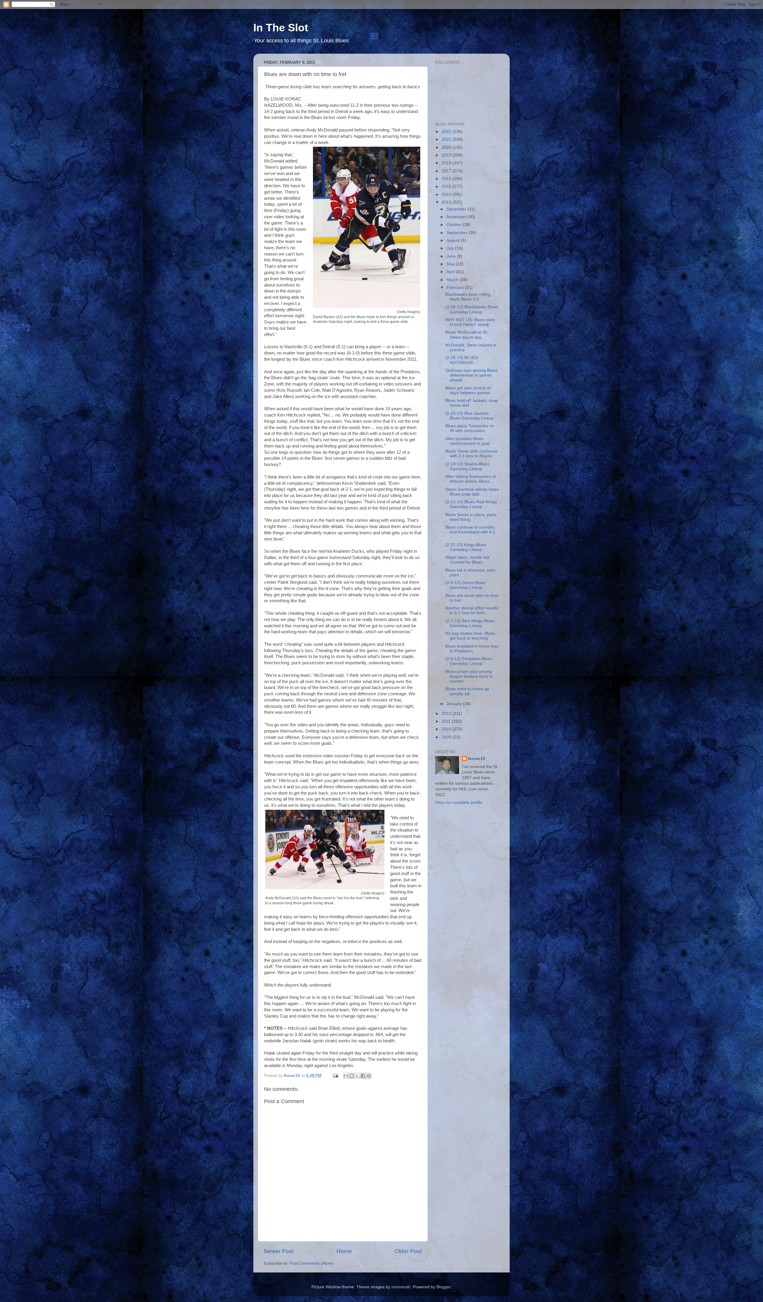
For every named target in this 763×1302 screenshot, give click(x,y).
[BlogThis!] (352, 1076)
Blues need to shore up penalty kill (467, 691)
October (454, 224)
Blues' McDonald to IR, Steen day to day (466, 334)
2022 (447, 131)
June (451, 256)
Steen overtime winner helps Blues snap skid (472, 491)
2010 (447, 729)
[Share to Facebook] (363, 1076)
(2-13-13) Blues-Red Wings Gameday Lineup (471, 504)
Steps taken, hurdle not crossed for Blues (467, 559)
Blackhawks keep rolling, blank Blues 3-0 (468, 296)
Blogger (443, 1287)
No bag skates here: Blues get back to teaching (470, 635)
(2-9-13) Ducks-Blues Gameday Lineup (465, 585)
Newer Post (279, 1251)
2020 (447, 147)
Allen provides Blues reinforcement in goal (467, 441)
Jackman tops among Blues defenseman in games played (471, 375)
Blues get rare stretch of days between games (468, 390)
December (456, 209)
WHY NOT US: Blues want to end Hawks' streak (470, 322)
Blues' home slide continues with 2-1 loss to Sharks (471, 453)
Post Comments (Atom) (312, 1263)
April (451, 272)
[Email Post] (335, 1075)
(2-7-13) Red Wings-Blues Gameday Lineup (469, 623)
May (451, 264)
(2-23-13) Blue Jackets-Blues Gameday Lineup (469, 415)
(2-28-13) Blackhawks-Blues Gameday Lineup (471, 309)
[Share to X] (357, 1076)
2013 (447, 202)
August (453, 240)
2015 (447, 186)
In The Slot (280, 27)
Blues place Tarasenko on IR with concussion (469, 428)
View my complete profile (458, 802)
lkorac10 (476, 758)
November (456, 217)
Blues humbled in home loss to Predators (471, 648)
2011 (447, 721)
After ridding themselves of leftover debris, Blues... (470, 479)
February (455, 287)
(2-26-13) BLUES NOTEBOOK (461, 360)
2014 (447, 194)
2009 (447, 737)
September (457, 232)
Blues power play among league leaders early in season (469, 676)
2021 (447, 139)
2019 (447, 155)
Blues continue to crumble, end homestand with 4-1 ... (470, 532)
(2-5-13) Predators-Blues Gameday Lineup (468, 661)
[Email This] (346, 1076)
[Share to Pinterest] (369, 1076)
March (453, 280)
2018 (447, 163)
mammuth (400, 1287)
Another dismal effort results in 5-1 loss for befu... (471, 610)
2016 (447, 179)
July (450, 248)
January (454, 704)
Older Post (408, 1251)
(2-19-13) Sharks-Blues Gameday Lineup (467, 466)
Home (344, 1251)
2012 (447, 713)
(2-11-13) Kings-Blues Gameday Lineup (465, 547)
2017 (447, 171)
